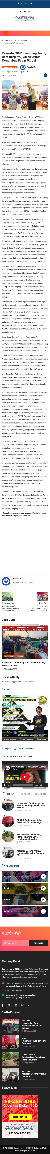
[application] (25, 774)
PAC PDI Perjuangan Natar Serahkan (34, 1041)
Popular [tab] (25, 794)
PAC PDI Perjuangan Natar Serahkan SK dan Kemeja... (30, 821)
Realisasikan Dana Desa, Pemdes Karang (34, 1058)
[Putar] (5, 785)
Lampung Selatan (23, 832)
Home (7, 40)
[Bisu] (41, 785)
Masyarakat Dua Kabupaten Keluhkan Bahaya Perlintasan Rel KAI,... (31, 805)
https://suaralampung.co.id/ (23, 583)
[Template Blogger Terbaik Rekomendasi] (18, 748)
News (7, 655)
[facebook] (20, 12)
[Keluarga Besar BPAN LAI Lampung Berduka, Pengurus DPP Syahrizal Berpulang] (10, 1075)
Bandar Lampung (20, 40)
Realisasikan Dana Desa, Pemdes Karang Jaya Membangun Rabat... (29, 836)
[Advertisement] (25, 547)
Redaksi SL (31, 67)
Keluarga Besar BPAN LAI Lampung (34, 1074)
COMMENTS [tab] (40, 794)
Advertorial (21, 801)
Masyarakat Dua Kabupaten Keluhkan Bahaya (32, 1025)
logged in (15, 682)
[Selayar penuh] (45, 785)
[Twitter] (25, 12)
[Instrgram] (29, 12)
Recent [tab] (11, 794)
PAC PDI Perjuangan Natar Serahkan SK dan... (24, 661)
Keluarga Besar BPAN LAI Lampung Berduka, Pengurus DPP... (31, 853)
